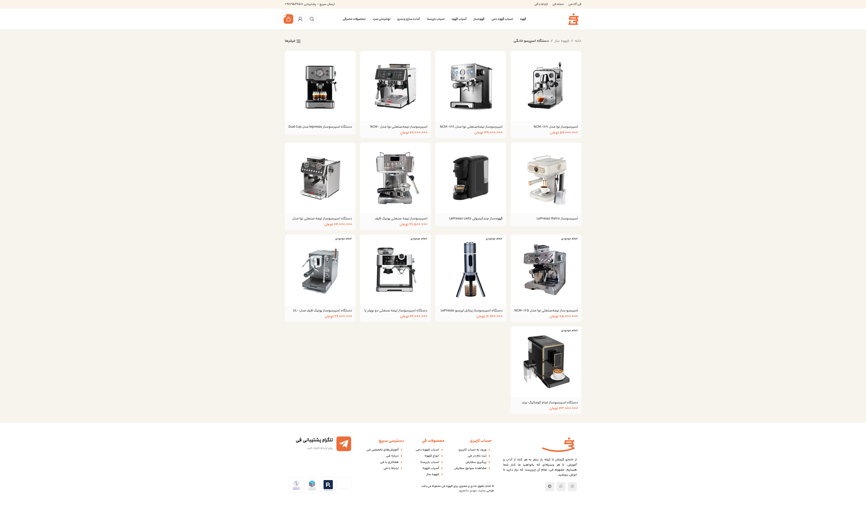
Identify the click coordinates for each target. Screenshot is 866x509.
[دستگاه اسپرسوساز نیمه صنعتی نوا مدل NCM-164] (320, 178)
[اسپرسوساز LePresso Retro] (546, 178)
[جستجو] (312, 19)
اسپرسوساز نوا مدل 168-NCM (556, 126)
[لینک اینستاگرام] (572, 486)
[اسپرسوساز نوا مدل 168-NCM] (546, 86)
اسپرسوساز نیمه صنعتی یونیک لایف (401, 218)
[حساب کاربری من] (300, 19)
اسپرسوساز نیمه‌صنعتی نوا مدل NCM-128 (471, 126)
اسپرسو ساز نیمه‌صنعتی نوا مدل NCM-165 (546, 310)
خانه (578, 41)
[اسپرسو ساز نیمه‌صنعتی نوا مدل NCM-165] (546, 270)
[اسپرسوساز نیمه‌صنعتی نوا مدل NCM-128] (470, 86)
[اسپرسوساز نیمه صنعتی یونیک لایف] (395, 178)
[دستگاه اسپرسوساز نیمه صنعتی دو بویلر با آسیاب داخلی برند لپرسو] (395, 270)
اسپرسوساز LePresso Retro (557, 218)
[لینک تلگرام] (549, 486)
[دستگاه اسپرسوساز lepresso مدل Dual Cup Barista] (320, 86)
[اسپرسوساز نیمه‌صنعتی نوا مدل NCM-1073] (395, 86)
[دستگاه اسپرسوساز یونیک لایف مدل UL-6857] (320, 270)
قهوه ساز (561, 41)
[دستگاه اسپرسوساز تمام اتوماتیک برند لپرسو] (546, 361)
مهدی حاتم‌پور (468, 490)
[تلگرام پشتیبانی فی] (343, 443)
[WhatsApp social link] (561, 486)
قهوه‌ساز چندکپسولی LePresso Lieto (476, 218)
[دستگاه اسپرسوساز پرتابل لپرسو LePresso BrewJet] (470, 270)
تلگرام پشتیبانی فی (314, 439)
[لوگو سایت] (573, 19)
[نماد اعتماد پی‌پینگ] (328, 485)
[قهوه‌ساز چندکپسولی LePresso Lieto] (470, 178)
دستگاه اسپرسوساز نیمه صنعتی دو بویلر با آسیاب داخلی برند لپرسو (395, 313)
